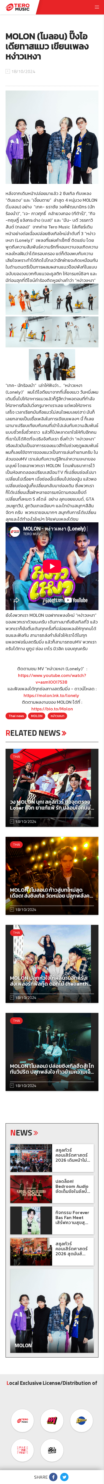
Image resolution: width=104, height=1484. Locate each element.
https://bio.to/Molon (52, 708)
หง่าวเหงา (57, 715)
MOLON (36, 715)
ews (21, 1132)
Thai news (16, 715)
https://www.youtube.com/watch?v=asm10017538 (52, 678)
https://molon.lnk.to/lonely (52, 695)
